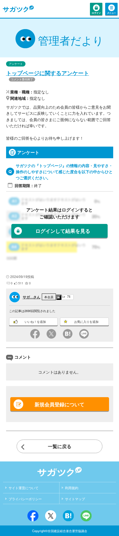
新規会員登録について (59, 404)
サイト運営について (23, 488)
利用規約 (71, 488)
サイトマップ (75, 499)
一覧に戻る (59, 446)
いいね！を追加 (35, 322)
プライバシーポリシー (25, 499)
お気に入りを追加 (86, 322)
